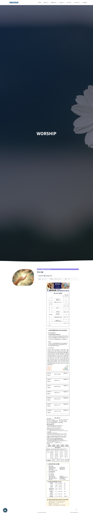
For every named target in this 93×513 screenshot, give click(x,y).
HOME (39, 2)
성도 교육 (69, 2)
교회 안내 (45, 2)
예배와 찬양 (53, 2)
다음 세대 (61, 2)
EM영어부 (85, 2)
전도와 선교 (76, 2)
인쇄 (76, 509)
